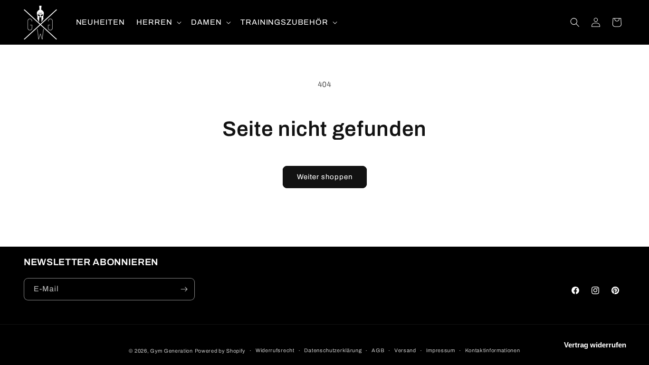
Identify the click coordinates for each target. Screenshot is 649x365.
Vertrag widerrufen (595, 345)
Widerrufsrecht (275, 350)
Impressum (440, 350)
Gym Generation (171, 351)
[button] (158, 22)
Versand (405, 350)
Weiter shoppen (325, 177)
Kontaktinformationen (492, 350)
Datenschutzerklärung (333, 350)
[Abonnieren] (183, 289)
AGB (378, 350)
